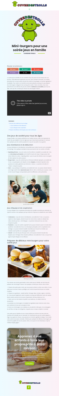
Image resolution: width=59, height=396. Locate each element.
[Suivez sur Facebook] (29, 387)
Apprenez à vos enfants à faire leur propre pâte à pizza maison (29, 342)
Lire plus (29, 363)
